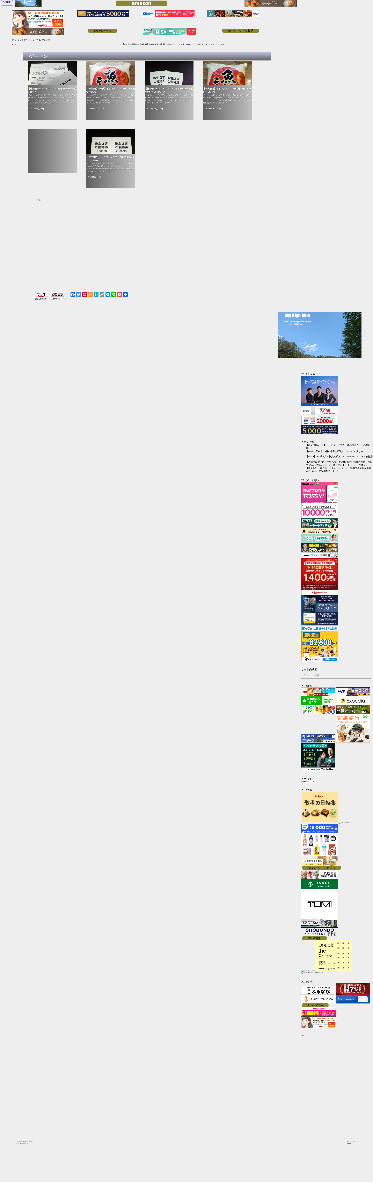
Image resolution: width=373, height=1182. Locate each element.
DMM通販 (314, 938)
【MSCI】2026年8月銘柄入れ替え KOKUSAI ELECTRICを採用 (339, 456)
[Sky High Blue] (28, 6)
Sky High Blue (30, 1141)
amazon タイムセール (321, 867)
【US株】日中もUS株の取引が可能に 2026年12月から (334, 451)
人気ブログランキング (59, 299)
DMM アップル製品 (240, 30)
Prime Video (315, 1005)
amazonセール (102, 30)
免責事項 (349, 1143)
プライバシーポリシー (352, 1141)
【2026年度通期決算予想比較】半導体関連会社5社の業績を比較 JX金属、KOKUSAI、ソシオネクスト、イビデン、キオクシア (75, 44)
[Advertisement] (52, 153)
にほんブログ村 (40, 299)
